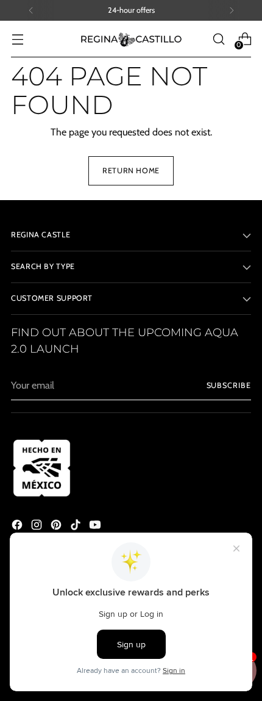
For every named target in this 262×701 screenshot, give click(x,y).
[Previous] (31, 10)
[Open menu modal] (17, 39)
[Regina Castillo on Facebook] (18, 526)
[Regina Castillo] (131, 39)
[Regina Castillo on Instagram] (37, 526)
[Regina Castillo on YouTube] (96, 526)
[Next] (231, 10)
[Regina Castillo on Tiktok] (76, 526)
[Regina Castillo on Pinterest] (57, 526)
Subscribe (229, 385)
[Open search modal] (218, 39)
